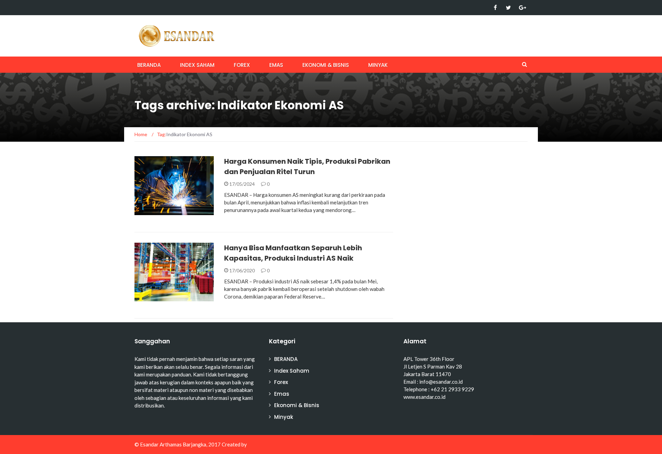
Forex (242, 65)
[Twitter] (508, 7)
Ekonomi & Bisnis (325, 65)
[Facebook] (495, 7)
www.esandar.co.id (424, 397)
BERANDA (149, 65)
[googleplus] (521, 7)
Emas (276, 65)
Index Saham (197, 65)
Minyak (378, 65)
